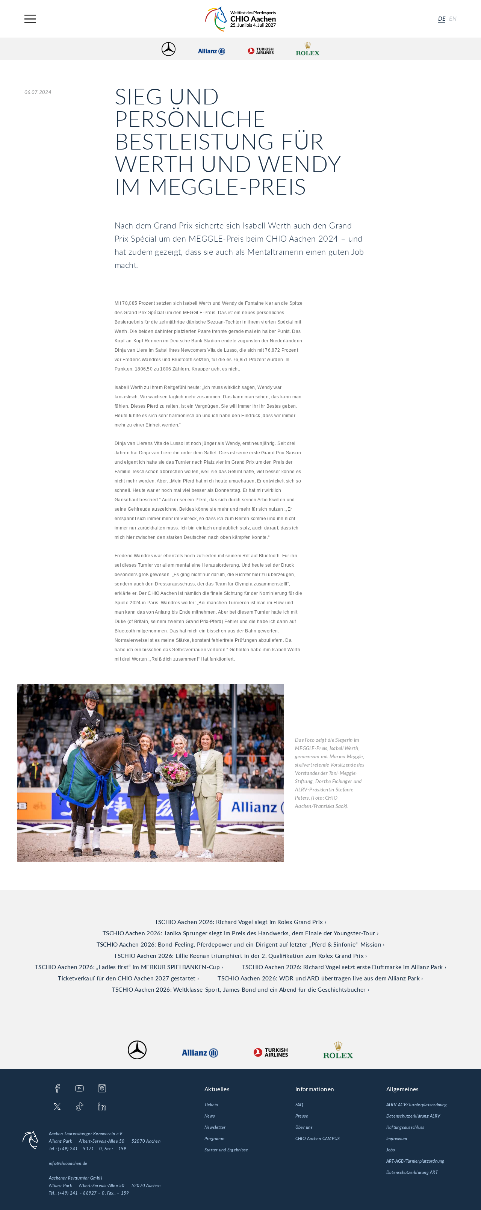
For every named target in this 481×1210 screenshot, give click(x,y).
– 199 (120, 1148)
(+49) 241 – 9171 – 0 (80, 1148)
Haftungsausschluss (405, 1127)
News (209, 1116)
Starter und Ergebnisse (226, 1150)
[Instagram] (102, 1089)
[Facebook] (57, 1089)
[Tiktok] (79, 1107)
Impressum (396, 1138)
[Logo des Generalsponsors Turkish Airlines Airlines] (260, 49)
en (453, 19)
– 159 (123, 1193)
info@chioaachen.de (68, 1163)
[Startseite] (240, 19)
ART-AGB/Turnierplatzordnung (415, 1161)
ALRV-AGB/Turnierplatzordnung (416, 1105)
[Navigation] (30, 19)
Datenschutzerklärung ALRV (413, 1116)
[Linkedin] (102, 1107)
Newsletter (214, 1127)
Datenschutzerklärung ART (412, 1172)
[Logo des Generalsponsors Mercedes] (168, 49)
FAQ (299, 1105)
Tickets (211, 1105)
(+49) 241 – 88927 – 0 (81, 1193)
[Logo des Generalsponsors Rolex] (307, 49)
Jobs (390, 1150)
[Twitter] (57, 1107)
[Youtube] (79, 1089)
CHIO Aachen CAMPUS (317, 1138)
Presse (301, 1116)
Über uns (304, 1127)
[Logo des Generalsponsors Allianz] (211, 49)
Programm (214, 1138)
